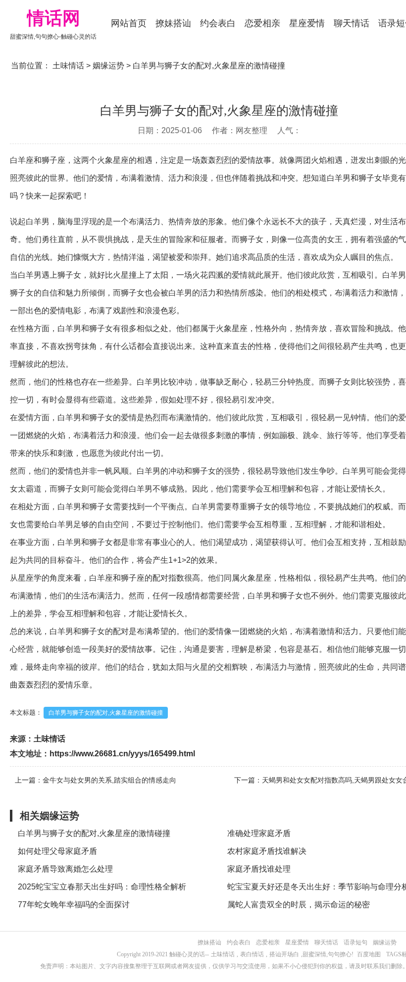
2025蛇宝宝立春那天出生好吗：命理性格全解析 (102, 887)
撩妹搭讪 (173, 23)
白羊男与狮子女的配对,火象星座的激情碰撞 (106, 712)
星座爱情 (307, 23)
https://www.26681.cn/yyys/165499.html (122, 753)
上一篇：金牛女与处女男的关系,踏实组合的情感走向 (95, 780)
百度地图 (369, 954)
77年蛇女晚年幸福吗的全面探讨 (74, 904)
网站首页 (129, 23)
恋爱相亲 (262, 23)
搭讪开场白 (284, 954)
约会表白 (218, 23)
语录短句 (355, 942)
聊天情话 (351, 23)
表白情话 (252, 954)
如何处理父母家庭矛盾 (57, 851)
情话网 (53, 18)
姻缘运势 (108, 65)
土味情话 (68, 65)
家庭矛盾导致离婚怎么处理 (65, 869)
